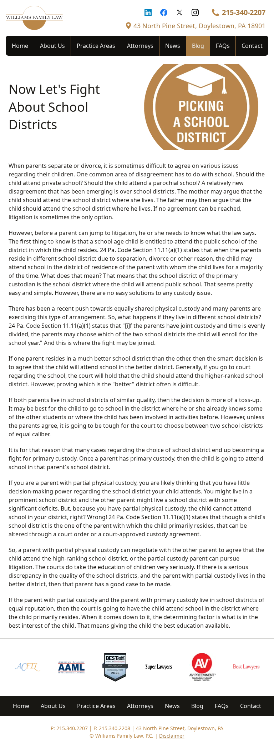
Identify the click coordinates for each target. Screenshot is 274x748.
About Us (52, 46)
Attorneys (140, 46)
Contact (252, 46)
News (172, 46)
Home (20, 46)
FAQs (223, 46)
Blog (198, 46)
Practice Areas (96, 46)
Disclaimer (171, 735)
